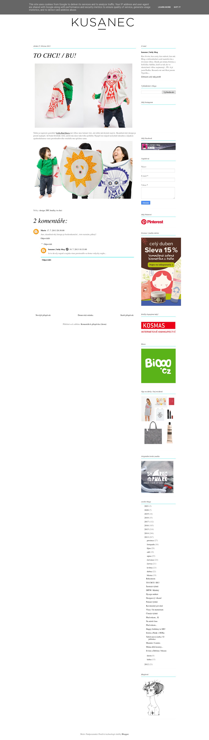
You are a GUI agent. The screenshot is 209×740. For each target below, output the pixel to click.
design (42, 210)
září (148, 552)
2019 (146, 513)
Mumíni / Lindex (153, 642)
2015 (146, 529)
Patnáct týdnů (152, 601)
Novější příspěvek (43, 315)
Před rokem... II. (152, 617)
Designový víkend (153, 598)
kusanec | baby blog (56, 249)
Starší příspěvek (127, 315)
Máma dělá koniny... (154, 646)
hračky (53, 210)
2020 (146, 510)
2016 (146, 525)
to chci (59, 210)
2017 (146, 521)
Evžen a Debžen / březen (156, 650)
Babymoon (150, 578)
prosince (150, 540)
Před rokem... (151, 625)
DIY (47, 210)
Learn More (164, 7)
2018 (146, 517)
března (150, 575)
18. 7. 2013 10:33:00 (78, 249)
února (149, 655)
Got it (177, 7)
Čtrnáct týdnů (152, 613)
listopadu (151, 544)
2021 (146, 506)
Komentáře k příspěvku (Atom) (93, 324)
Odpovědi (48, 244)
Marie (43, 230)
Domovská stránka (85, 315)
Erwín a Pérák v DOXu (155, 632)
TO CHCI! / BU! (152, 582)
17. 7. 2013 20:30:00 (55, 230)
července (151, 559)
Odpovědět (45, 238)
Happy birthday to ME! (155, 629)
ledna (149, 659)
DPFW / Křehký (152, 590)
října (149, 548)
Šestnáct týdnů (152, 586)
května (150, 567)
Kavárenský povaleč (154, 605)
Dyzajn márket (152, 594)
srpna (149, 556)
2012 (146, 664)
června (150, 563)
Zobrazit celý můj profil (151, 76)
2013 (146, 537)
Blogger (125, 734)
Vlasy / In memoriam (154, 609)
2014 (146, 533)
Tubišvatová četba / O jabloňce (155, 638)
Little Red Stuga (63, 133)
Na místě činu (151, 621)
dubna (150, 571)
